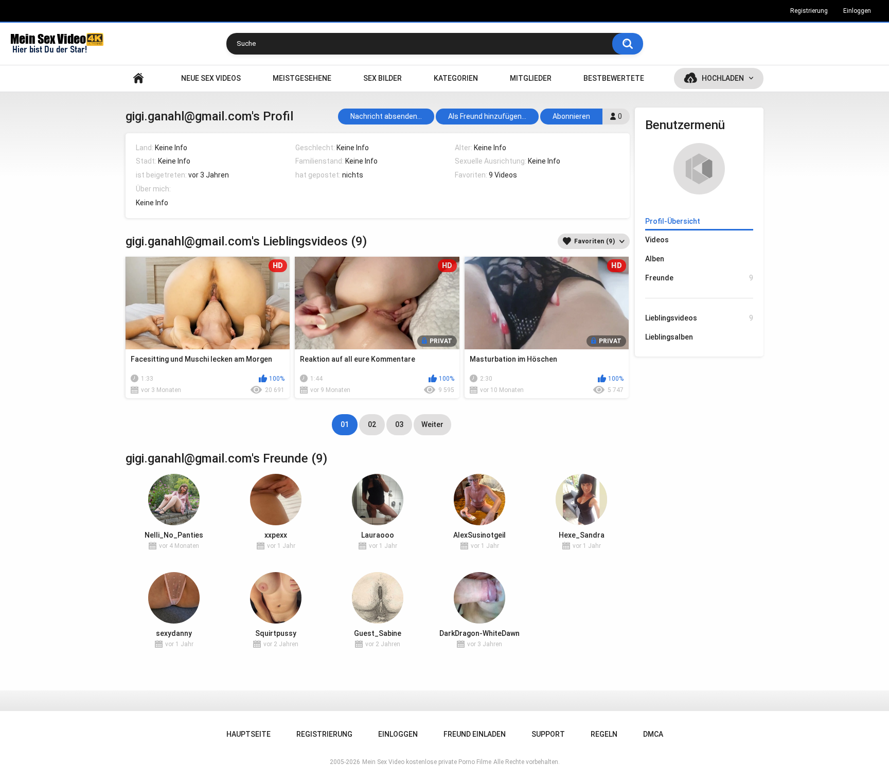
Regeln (604, 734)
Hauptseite (138, 78)
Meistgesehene (302, 78)
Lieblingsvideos (699, 318)
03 (399, 424)
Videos (657, 240)
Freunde (699, 278)
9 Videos (503, 175)
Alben (654, 259)
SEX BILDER (382, 78)
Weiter (432, 424)
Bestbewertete (613, 78)
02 (372, 424)
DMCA (653, 734)
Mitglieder (531, 78)
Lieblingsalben (669, 337)
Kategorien (456, 78)
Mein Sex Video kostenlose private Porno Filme (426, 762)
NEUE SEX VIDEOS (211, 78)
